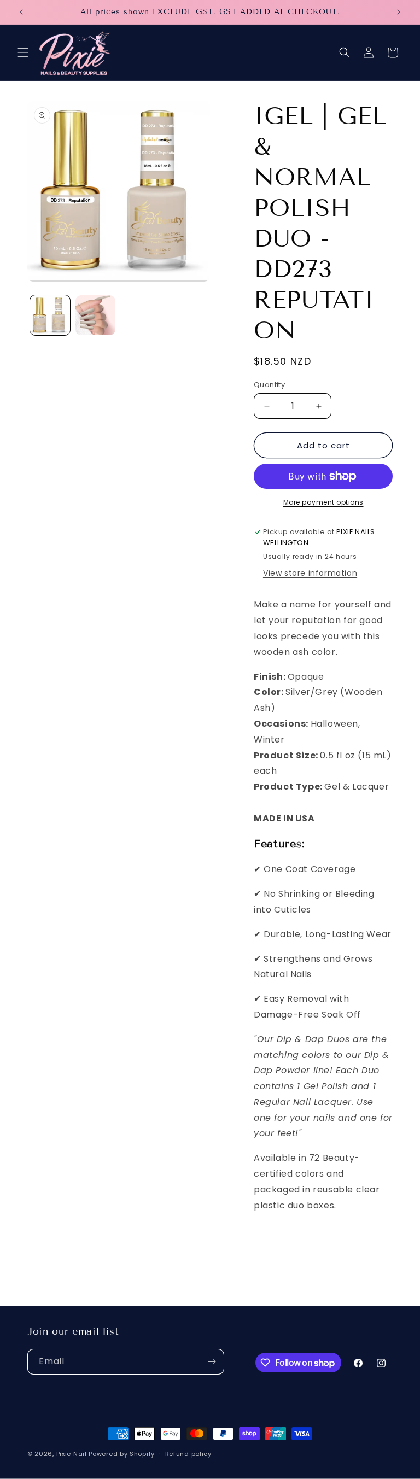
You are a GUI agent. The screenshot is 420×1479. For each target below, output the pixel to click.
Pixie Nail (71, 1453)
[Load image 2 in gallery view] (95, 315)
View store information (310, 573)
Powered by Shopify (122, 1453)
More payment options (323, 502)
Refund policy (188, 1453)
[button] (23, 52)
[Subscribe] (212, 1362)
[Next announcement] (399, 12)
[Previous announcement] (21, 12)
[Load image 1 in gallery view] (50, 315)
